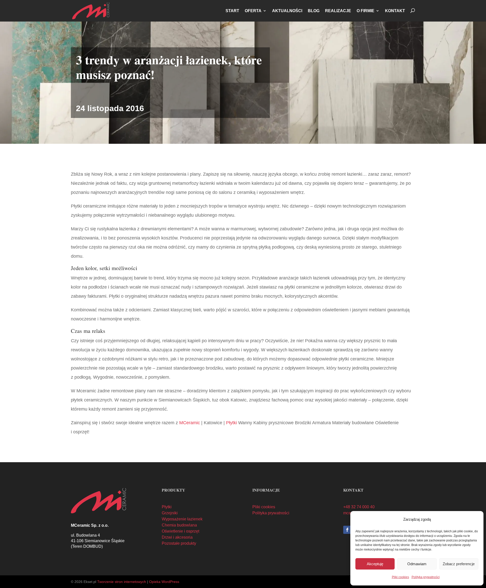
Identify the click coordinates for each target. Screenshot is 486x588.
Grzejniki (170, 513)
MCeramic (189, 422)
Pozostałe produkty (179, 543)
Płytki (231, 422)
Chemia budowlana (179, 525)
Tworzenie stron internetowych (121, 582)
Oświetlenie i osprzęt (180, 531)
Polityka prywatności (426, 577)
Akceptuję (375, 564)
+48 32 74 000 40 (359, 507)
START (232, 11)
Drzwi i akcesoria (177, 537)
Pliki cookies (400, 577)
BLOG (313, 11)
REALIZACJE (338, 11)
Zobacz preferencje (459, 564)
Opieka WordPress (164, 582)
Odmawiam (417, 564)
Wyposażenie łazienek (182, 519)
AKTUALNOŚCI (287, 11)
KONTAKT (395, 11)
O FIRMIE (365, 11)
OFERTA (253, 11)
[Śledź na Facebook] (347, 530)
